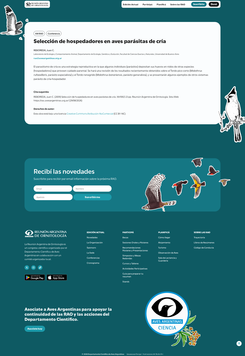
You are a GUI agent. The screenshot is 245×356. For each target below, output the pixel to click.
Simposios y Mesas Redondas (131, 257)
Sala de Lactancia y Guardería (167, 259)
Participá (148, 4)
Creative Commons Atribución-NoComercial (90, 113)
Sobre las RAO (177, 4)
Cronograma (93, 262)
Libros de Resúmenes (204, 242)
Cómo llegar (164, 237)
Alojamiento (164, 242)
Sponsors (91, 247)
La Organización (95, 242)
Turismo (162, 247)
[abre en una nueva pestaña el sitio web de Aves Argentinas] (40, 267)
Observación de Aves (168, 252)
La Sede (90, 252)
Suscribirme (92, 197)
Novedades (92, 237)
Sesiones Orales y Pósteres (135, 242)
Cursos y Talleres (130, 263)
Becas (125, 237)
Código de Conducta (204, 247)
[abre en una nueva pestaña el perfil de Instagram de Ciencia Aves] (33, 267)
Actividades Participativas (134, 268)
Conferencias (93, 257)
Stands (125, 281)
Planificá (161, 4)
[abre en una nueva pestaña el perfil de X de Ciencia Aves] (27, 267)
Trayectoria (199, 237)
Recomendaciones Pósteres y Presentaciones (135, 249)
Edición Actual (130, 4)
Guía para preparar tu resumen (132, 275)
